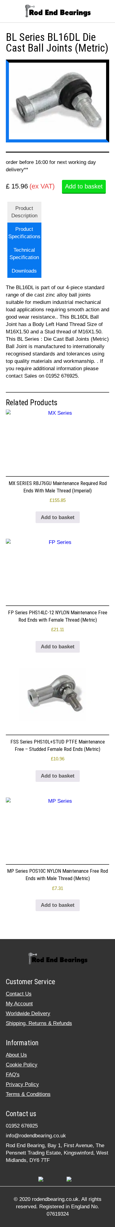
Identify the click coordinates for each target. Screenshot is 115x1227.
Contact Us (19, 994)
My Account (19, 1004)
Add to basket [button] (58, 517)
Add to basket (84, 186)
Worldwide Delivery (28, 1013)
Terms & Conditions (28, 1094)
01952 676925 (22, 1126)
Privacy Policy (22, 1084)
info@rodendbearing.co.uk (36, 1136)
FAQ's (13, 1075)
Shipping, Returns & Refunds (39, 1023)
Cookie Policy (21, 1065)
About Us (16, 1055)
